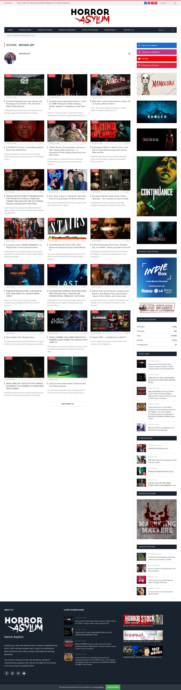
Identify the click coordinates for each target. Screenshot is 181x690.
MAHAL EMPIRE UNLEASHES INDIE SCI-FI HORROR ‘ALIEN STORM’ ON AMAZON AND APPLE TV (68, 340)
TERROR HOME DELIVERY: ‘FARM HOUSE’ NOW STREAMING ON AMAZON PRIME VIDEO (24, 293)
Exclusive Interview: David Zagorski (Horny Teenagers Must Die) (160, 581)
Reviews (140, 340)
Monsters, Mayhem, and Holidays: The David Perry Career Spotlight (161, 429)
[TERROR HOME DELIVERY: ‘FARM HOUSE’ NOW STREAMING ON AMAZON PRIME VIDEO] (24, 274)
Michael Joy (24, 53)
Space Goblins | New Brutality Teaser (20, 337)
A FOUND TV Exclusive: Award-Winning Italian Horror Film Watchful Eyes (24, 148)
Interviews (140, 331)
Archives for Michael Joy (21, 35)
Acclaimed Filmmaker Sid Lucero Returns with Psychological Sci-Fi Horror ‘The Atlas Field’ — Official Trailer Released (24, 103)
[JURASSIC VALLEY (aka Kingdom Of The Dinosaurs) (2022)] (141, 460)
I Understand (113, 687)
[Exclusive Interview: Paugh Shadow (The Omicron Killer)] (141, 568)
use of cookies (99, 687)
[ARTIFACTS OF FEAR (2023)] (141, 448)
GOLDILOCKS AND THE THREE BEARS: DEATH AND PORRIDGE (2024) (162, 484)
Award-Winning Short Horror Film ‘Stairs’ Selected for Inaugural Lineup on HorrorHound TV (67, 247)
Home (10, 30)
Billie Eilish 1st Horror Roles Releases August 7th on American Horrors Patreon (111, 102)
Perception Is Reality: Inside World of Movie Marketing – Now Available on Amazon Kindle (110, 197)
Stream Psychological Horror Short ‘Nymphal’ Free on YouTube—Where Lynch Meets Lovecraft (111, 246)
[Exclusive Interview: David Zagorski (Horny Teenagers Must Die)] (141, 580)
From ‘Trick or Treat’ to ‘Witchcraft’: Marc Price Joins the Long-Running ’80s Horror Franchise (67, 197)
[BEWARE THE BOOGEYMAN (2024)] (141, 471)
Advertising (109, 30)
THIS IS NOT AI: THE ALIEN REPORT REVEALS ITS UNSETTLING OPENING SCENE (44, 3)
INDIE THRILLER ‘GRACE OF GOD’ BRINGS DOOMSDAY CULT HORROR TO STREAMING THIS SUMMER (25, 386)
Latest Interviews (90, 30)
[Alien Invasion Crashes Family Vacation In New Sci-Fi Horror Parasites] (67, 367)
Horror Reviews (45, 30)
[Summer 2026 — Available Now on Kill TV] (110, 321)
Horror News (25, 30)
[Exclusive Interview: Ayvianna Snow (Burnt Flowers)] (141, 591)
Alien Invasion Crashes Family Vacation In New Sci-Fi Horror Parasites (67, 384)
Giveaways (141, 327)
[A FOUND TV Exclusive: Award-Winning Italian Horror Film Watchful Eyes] (24, 131)
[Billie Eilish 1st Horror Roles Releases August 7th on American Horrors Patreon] (110, 84)
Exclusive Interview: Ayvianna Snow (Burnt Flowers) (160, 592)
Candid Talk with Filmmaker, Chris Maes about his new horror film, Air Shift (161, 558)
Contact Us (128, 30)
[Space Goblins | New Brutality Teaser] (24, 321)
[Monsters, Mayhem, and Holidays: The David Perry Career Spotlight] (141, 427)
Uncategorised (142, 345)
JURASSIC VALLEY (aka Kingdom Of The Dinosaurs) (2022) (162, 461)
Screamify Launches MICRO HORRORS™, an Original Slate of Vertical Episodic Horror (24, 246)
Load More (66, 404)
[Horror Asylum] (90, 16)
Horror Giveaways (67, 30)
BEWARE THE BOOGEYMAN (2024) (161, 471)
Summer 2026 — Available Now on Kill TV (109, 337)
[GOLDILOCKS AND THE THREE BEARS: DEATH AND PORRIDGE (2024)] (141, 483)
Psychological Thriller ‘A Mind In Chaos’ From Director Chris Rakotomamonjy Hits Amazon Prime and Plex (110, 150)
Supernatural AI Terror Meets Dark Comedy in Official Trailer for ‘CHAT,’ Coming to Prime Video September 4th (161, 366)
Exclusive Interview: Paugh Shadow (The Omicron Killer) (162, 569)
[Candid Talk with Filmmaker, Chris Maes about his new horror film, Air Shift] (141, 557)
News (9, 76)
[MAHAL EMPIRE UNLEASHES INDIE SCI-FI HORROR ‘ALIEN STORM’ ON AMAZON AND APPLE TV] (67, 321)
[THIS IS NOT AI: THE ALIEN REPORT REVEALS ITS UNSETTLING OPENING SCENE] (141, 377)
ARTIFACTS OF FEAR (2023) (158, 448)
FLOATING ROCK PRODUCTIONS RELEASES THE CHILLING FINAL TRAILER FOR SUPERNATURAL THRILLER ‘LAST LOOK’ (67, 293)
